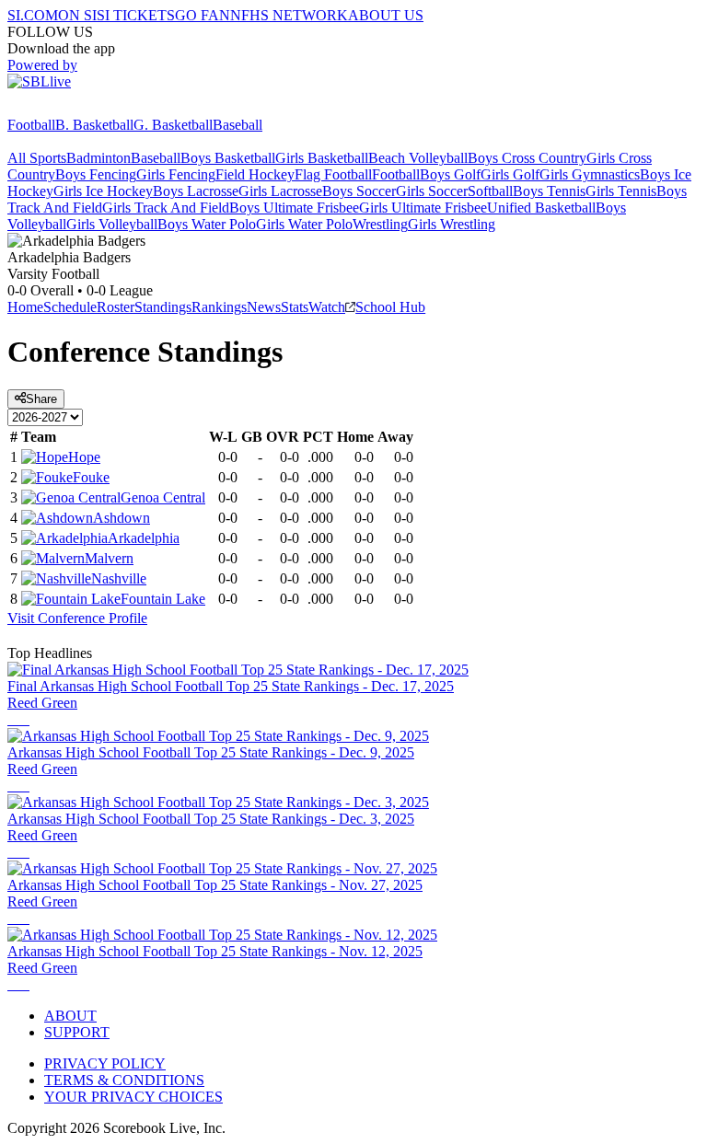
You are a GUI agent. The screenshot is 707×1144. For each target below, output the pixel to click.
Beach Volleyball (418, 158)
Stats (294, 307)
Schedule (70, 307)
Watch (326, 307)
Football (31, 125)
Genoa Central (163, 497)
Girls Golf (510, 174)
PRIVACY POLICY (105, 1063)
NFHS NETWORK (289, 15)
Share (41, 399)
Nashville (118, 578)
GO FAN (202, 15)
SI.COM (32, 15)
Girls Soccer (432, 191)
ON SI (77, 15)
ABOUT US (385, 15)
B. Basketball (94, 125)
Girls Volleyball (111, 224)
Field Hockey (255, 174)
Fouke (91, 477)
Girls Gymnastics (589, 174)
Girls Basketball (321, 158)
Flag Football (333, 174)
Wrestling (380, 224)
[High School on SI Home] (78, 108)
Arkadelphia (144, 538)
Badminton (98, 158)
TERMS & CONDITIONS (124, 1080)
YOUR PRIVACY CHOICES (133, 1096)
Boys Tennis (549, 191)
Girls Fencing (175, 174)
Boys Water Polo (206, 224)
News (264, 307)
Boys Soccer (359, 191)
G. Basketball (173, 125)
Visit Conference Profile (77, 618)
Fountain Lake (163, 599)
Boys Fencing (95, 174)
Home (25, 307)
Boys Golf (450, 174)
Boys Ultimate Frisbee (294, 207)
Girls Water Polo (304, 224)
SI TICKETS (136, 15)
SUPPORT (77, 1032)
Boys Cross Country (527, 158)
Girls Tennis (620, 191)
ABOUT (70, 1015)
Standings (162, 307)
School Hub (390, 307)
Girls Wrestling (451, 224)
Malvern (109, 558)
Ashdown (121, 518)
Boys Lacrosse (195, 191)
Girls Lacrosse (280, 191)
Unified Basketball (541, 207)
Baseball (237, 125)
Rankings (219, 307)
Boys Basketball (227, 158)
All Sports (36, 158)
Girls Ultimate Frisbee (423, 207)
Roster (115, 307)
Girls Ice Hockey (103, 191)
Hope (84, 457)
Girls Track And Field (165, 207)
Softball (490, 191)
